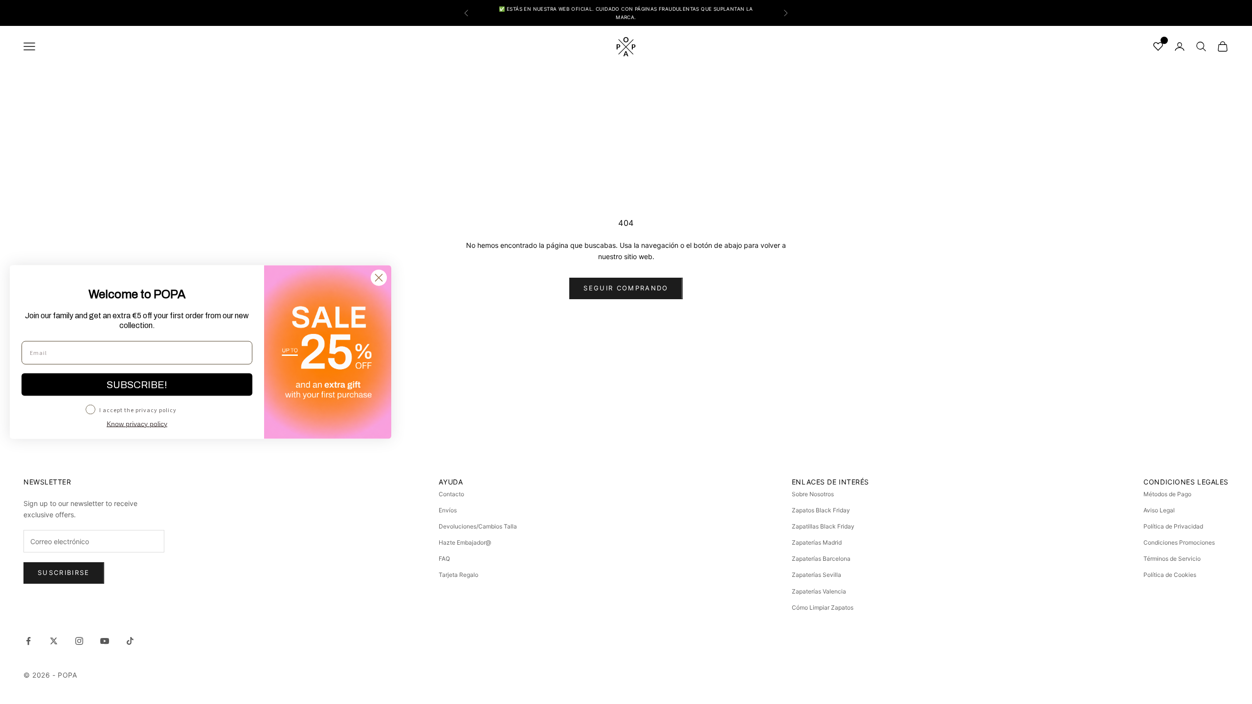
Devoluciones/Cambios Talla (478, 526)
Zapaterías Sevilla (816, 574)
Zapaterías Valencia (819, 591)
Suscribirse (64, 572)
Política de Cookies (1169, 574)
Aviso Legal (1159, 510)
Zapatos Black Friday (821, 510)
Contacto (451, 494)
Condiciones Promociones (1179, 542)
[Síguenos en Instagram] (79, 641)
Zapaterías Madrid (817, 542)
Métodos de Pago (1167, 494)
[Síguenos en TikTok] (130, 641)
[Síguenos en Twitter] (54, 641)
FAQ (444, 558)
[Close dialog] (378, 277)
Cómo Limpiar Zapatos (822, 607)
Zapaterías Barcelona (821, 558)
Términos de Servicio (1172, 558)
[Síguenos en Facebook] (28, 641)
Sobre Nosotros (813, 494)
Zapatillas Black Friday (823, 526)
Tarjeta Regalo (458, 574)
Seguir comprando (625, 288)
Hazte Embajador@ (465, 542)
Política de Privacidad (1173, 526)
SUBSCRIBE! (137, 384)
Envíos (448, 510)
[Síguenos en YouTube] (105, 641)
